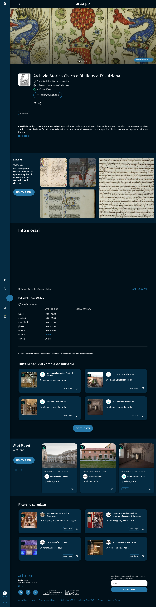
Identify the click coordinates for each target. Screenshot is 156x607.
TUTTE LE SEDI (83, 428)
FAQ (33, 600)
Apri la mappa (139, 289)
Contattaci (23, 600)
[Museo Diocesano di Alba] (95, 547)
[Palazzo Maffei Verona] (29, 547)
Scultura (135, 416)
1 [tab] (79, 61)
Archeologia (67, 388)
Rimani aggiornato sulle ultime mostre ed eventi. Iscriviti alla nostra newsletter (128, 577)
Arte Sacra (134, 556)
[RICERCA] (4, 307)
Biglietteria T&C (68, 600)
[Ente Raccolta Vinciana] (95, 379)
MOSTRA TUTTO (24, 192)
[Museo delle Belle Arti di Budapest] (29, 520)
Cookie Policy (114, 600)
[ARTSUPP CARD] (4, 316)
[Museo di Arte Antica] (29, 407)
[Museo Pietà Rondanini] (95, 407)
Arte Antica (24, 113)
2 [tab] (81, 61)
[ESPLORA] (4, 288)
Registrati (129, 590)
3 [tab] (84, 61)
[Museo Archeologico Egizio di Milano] (29, 379)
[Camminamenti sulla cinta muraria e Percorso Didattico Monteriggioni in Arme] (95, 520)
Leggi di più (23, 136)
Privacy (101, 600)
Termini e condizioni (48, 600)
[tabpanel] (78, 36)
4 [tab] (86, 61)
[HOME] (4, 280)
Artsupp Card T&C (86, 600)
